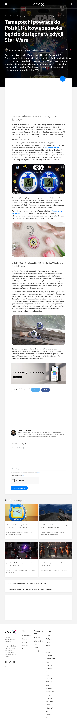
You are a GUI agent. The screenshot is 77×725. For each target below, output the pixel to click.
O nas (48, 635)
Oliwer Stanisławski (15, 50)
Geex (6, 16)
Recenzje (25, 639)
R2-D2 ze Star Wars (52, 147)
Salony (48, 645)
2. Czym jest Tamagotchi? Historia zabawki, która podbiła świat (30, 589)
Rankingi (25, 645)
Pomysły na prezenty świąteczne (50, 698)
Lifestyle (25, 642)
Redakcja (37, 638)
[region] (38, 97)
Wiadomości (12, 16)
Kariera (48, 649)
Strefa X (25, 649)
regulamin (39, 472)
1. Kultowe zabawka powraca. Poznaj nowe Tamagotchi (27, 583)
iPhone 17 (49, 705)
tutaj (23, 475)
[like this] (70, 50)
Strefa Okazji (50, 658)
